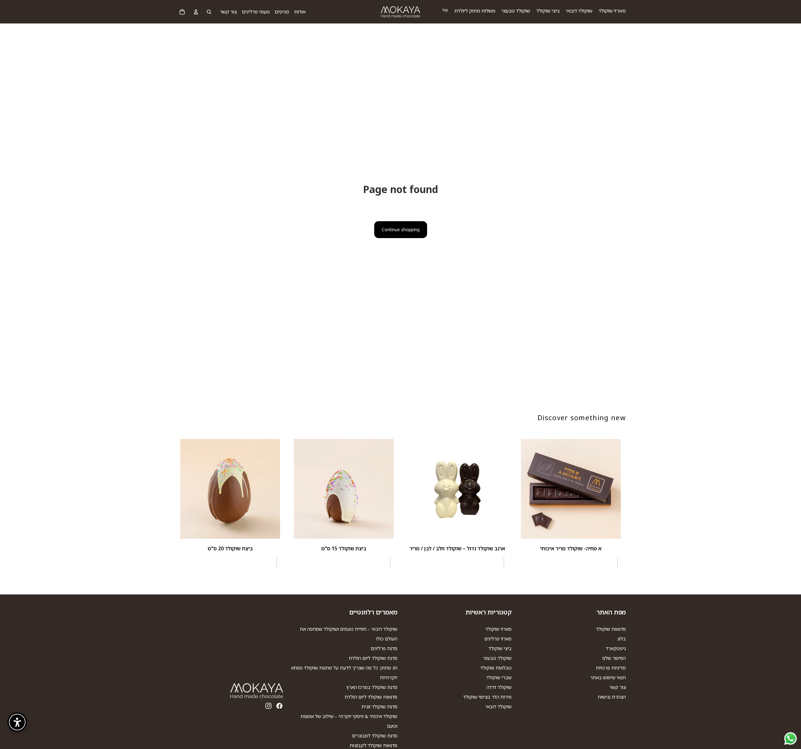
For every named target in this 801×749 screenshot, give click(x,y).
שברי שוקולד (499, 678)
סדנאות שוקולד (611, 629)
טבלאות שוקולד (496, 668)
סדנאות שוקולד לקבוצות (373, 745)
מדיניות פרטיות (611, 668)
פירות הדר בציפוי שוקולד (487, 697)
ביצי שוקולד (500, 648)
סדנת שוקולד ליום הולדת (373, 658)
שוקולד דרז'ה (499, 687)
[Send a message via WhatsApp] (790, 738)
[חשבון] (196, 12)
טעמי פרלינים (256, 11)
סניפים (282, 11)
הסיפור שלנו (614, 658)
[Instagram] (268, 706)
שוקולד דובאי (499, 707)
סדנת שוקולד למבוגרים (374, 736)
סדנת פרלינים (384, 648)
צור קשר (228, 11)
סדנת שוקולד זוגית (379, 707)
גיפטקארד (616, 648)
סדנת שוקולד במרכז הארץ (371, 687)
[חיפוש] (209, 12)
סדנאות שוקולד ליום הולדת (370, 697)
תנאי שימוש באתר (608, 678)
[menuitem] (445, 10)
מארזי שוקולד (498, 629)
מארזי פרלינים (498, 639)
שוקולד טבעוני (497, 658)
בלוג (621, 639)
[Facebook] (279, 706)
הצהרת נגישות (612, 697)
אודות (300, 11)
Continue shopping (401, 229)
